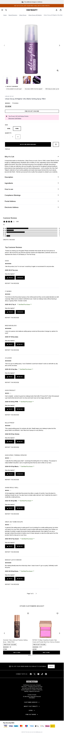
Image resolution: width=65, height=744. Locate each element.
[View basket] (61, 10)
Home (5, 15)
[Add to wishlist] (56, 144)
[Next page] (36, 593)
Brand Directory (13, 15)
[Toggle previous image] (4, 45)
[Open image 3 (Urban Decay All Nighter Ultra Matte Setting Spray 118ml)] (27, 80)
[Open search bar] (6, 10)
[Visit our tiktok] (42, 674)
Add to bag (16, 652)
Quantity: (8, 133)
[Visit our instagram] (38, 674)
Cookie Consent (32, 694)
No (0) (21, 277)
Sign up (51, 666)
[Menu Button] (2, 10)
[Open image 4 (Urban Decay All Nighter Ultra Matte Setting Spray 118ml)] (37, 80)
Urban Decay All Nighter (35, 15)
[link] (56, 10)
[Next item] (59, 633)
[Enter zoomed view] (58, 70)
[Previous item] (4, 633)
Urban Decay (22, 15)
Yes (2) (11, 474)
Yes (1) (10, 344)
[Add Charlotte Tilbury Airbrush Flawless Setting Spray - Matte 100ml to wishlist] (28, 613)
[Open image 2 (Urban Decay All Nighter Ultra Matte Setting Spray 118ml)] (17, 80)
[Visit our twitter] (34, 674)
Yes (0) (11, 277)
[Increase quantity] (17, 137)
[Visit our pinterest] (46, 674)
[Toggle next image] (59, 45)
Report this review (12, 283)
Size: (6, 125)
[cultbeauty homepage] (32, 10)
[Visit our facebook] (31, 674)
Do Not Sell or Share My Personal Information (32, 697)
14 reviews (15, 103)
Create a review (9, 239)
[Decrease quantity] (7, 137)
